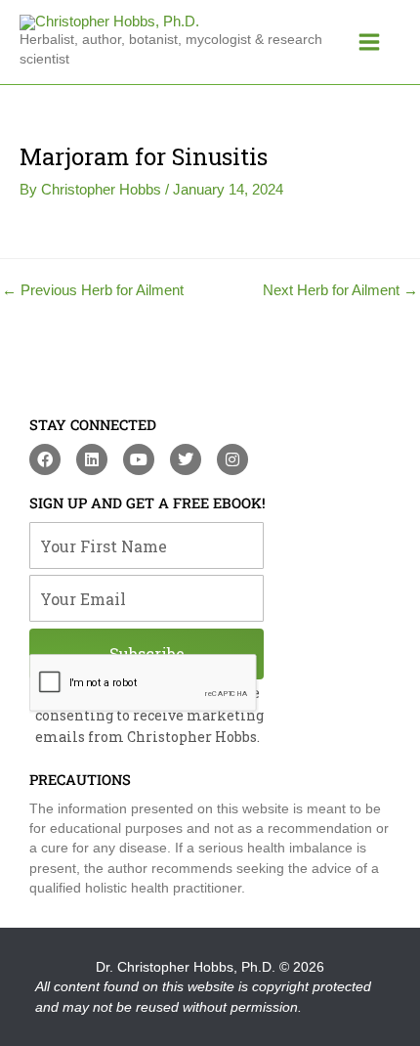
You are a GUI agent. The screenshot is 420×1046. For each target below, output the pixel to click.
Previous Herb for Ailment (93, 290)
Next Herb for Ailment (340, 290)
